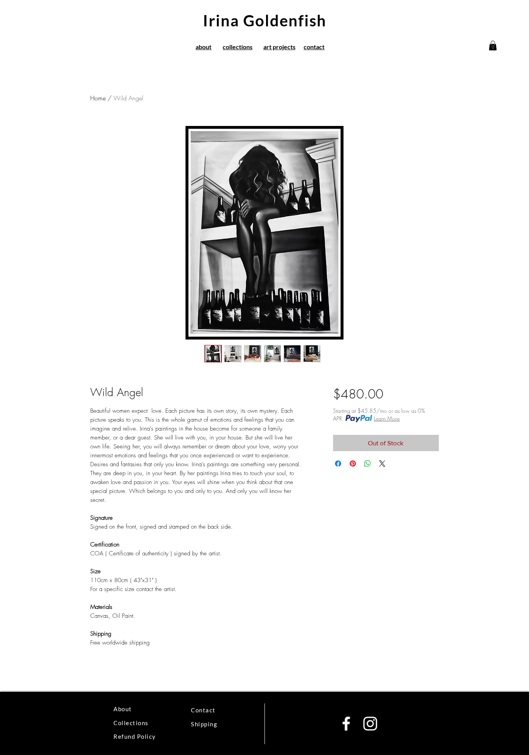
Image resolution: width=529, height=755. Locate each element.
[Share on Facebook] (338, 463)
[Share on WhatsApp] (367, 463)
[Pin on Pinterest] (352, 463)
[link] (493, 45)
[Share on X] (382, 463)
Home (98, 98)
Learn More (387, 418)
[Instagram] (370, 723)
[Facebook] (346, 723)
